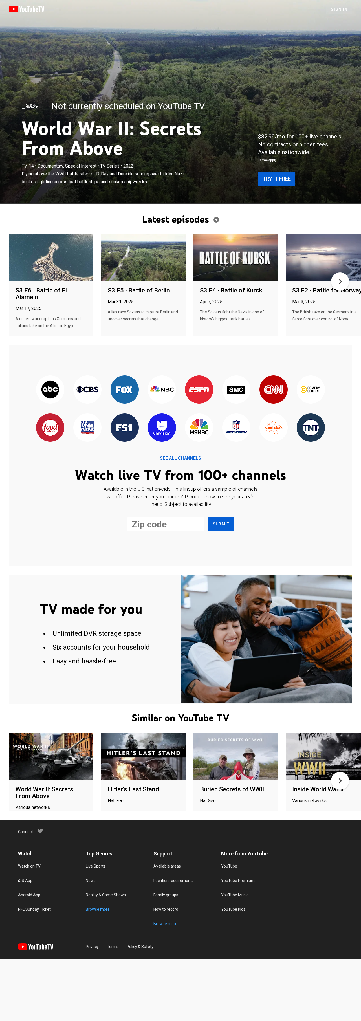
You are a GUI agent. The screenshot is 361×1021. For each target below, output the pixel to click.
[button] (340, 281)
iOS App (25, 880)
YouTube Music (234, 895)
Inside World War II (318, 789)
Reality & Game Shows (106, 895)
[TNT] (310, 428)
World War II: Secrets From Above (44, 793)
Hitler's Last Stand (133, 789)
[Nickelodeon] (273, 428)
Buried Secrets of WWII (232, 789)
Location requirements (173, 880)
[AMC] (236, 390)
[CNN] (273, 390)
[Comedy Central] (310, 390)
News (91, 880)
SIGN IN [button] (339, 9)
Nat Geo (116, 800)
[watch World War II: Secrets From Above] (51, 757)
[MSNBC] (199, 428)
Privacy (92, 946)
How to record (165, 909)
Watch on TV (29, 866)
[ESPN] (199, 390)
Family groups (165, 895)
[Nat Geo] (30, 106)
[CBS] (87, 390)
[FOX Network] (124, 390)
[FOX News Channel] (87, 428)
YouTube (229, 866)
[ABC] (50, 390)
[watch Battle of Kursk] (235, 258)
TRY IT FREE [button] (277, 179)
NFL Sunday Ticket (34, 909)
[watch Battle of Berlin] (143, 258)
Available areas (167, 866)
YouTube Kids (233, 909)
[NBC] (161, 390)
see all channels (180, 458)
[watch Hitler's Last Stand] (143, 757)
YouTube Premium (238, 880)
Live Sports (95, 866)
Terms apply (267, 160)
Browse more (98, 909)
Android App (29, 895)
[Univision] (161, 428)
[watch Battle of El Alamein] (51, 258)
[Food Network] (50, 428)
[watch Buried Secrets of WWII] (235, 757)
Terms (112, 946)
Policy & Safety (140, 946)
